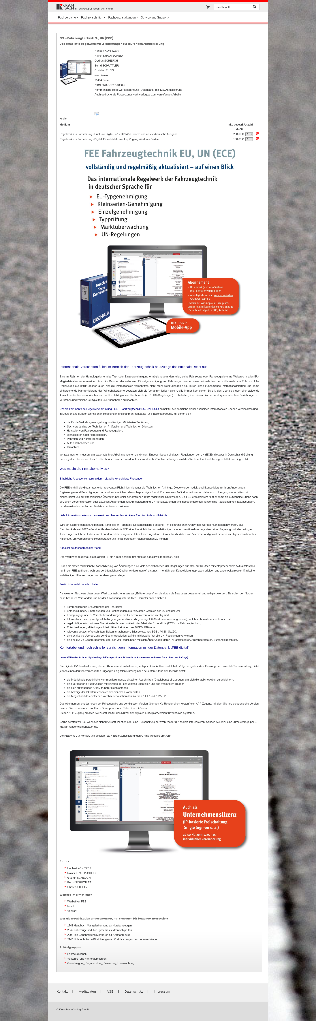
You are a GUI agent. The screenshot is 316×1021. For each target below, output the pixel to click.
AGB (110, 991)
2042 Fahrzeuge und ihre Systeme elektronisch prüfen (99, 930)
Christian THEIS (77, 887)
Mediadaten (87, 991)
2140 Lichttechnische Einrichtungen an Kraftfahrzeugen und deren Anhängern (113, 939)
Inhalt (70, 906)
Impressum (162, 991)
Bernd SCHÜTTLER (79, 882)
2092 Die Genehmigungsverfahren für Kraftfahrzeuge (98, 934)
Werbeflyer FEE (76, 901)
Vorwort (71, 910)
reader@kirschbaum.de (83, 726)
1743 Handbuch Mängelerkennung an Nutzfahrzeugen (99, 925)
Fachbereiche (67, 17)
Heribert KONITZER (79, 868)
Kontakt (62, 991)
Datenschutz (134, 991)
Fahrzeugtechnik (77, 953)
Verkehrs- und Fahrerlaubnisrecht (87, 958)
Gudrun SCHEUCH (79, 877)
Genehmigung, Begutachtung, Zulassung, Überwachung (100, 963)
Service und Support (154, 17)
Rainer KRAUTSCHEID (81, 873)
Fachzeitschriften (92, 17)
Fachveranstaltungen (122, 17)
